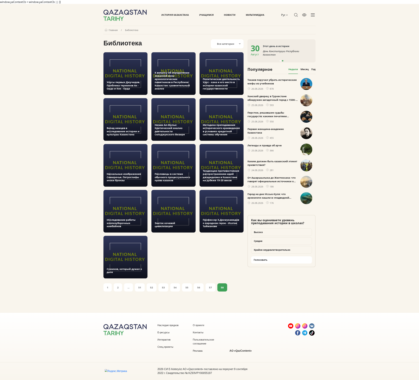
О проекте (198, 325)
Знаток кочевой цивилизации (165, 225)
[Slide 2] (282, 60)
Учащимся (206, 14)
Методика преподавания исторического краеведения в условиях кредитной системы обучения (221, 129)
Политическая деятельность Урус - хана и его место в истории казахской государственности (221, 84)
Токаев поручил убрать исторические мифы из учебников (272, 81)
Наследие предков (168, 325)
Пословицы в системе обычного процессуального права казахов (172, 177)
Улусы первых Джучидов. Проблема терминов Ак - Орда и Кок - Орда (123, 85)
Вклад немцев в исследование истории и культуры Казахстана (123, 131)
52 (151, 287)
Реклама (197, 350)
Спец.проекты (165, 346)
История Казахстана (175, 14)
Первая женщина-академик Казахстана (265, 130)
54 (175, 287)
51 (139, 287)
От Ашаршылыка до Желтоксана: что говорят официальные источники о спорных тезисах (271, 179)
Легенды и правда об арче (264, 145)
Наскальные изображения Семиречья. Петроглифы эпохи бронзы (124, 177)
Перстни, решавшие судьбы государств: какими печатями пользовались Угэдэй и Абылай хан (270, 114)
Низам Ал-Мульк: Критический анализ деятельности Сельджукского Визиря (170, 129)
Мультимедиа (255, 14)
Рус (283, 15)
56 (198, 287)
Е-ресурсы (163, 332)
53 (163, 287)
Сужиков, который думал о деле (124, 270)
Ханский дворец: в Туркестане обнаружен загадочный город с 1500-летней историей (271, 98)
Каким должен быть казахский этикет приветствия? (272, 163)
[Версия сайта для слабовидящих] (304, 15)
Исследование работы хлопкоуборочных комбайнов (121, 223)
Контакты (198, 332)
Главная (113, 30)
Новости (230, 14)
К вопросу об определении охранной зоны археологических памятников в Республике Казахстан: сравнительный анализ (172, 80)
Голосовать (260, 259)
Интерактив (164, 339)
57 (210, 287)
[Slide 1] (280, 60)
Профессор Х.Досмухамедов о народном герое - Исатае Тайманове (221, 223)
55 (186, 287)
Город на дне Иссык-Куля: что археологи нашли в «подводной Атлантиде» (268, 196)
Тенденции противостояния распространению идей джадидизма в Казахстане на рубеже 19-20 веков (221, 175)
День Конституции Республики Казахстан (281, 52)
